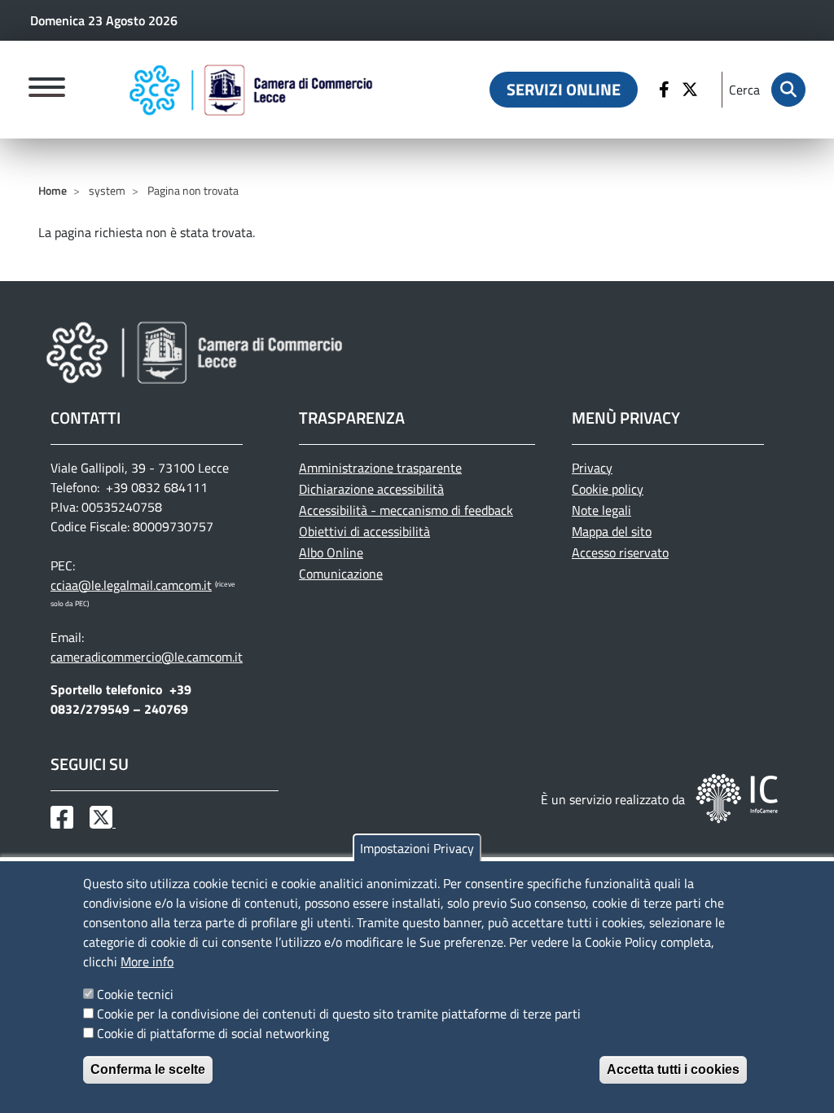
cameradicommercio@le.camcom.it (146, 656)
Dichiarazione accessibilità (371, 489)
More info (147, 961)
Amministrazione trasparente (380, 467)
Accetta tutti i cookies (673, 1069)
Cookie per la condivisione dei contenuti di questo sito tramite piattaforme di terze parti (339, 1013)
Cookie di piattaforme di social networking (213, 1033)
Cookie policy (607, 489)
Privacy (592, 467)
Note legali (601, 510)
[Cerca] (788, 90)
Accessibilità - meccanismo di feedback (406, 510)
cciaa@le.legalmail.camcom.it (131, 585)
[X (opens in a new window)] (692, 89)
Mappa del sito (612, 531)
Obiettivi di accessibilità (364, 531)
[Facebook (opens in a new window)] (666, 89)
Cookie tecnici (135, 994)
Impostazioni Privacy (417, 848)
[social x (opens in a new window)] (103, 822)
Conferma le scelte (147, 1069)
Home (52, 190)
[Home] (251, 89)
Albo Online (331, 552)
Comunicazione (341, 573)
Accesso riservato (620, 552)
